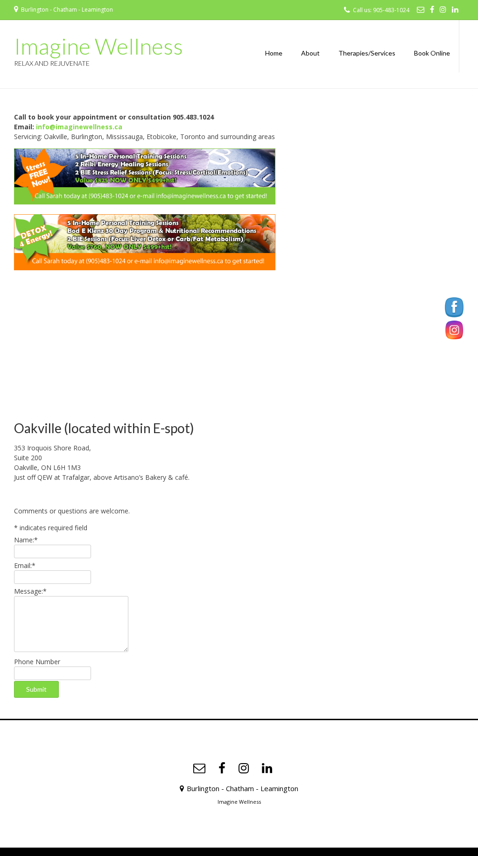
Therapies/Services (366, 53)
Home (273, 53)
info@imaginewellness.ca (78, 126)
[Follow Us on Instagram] (443, 9)
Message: (30, 591)
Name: (26, 539)
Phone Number (37, 661)
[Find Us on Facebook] (432, 9)
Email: (24, 565)
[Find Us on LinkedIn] (455, 9)
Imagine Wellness (98, 46)
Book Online (432, 53)
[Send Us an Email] (420, 9)
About (310, 53)
